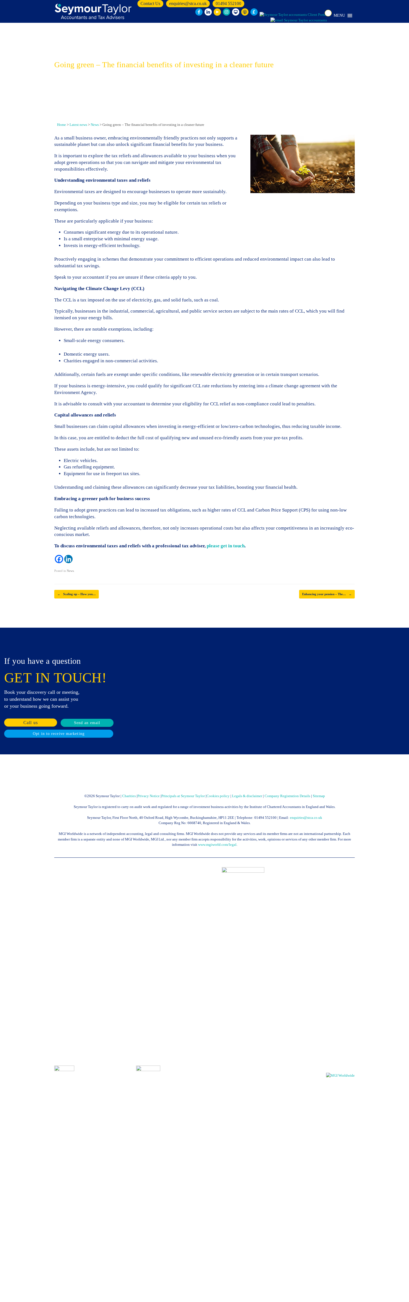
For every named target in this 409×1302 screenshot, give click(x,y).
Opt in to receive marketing (59, 734)
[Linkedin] (68, 559)
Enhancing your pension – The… (327, 594)
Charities (129, 796)
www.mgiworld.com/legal (217, 844)
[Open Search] (328, 13)
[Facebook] (59, 559)
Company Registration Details (287, 796)
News (70, 570)
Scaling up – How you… (76, 594)
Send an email (87, 723)
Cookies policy (218, 796)
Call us (30, 722)
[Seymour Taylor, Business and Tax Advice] (93, 11)
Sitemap (319, 796)
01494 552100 (228, 3)
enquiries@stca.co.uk (188, 3)
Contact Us (150, 3)
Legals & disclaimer (247, 796)
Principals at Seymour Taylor (183, 796)
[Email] (299, 20)
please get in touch (226, 545)
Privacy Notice (148, 796)
